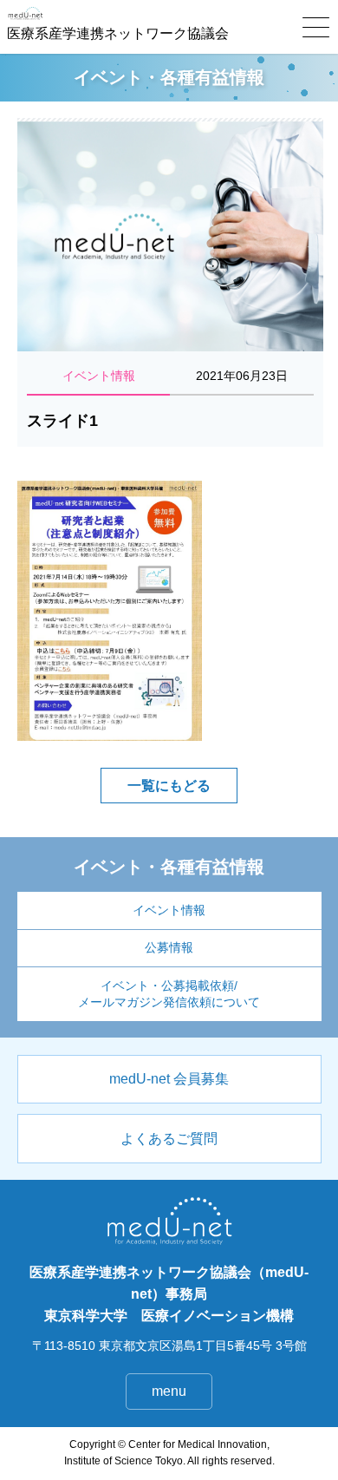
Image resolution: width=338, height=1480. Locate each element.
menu (169, 1391)
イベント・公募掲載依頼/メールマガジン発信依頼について (169, 994)
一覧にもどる (169, 785)
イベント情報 (169, 910)
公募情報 (169, 947)
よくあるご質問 (169, 1138)
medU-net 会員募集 (169, 1078)
